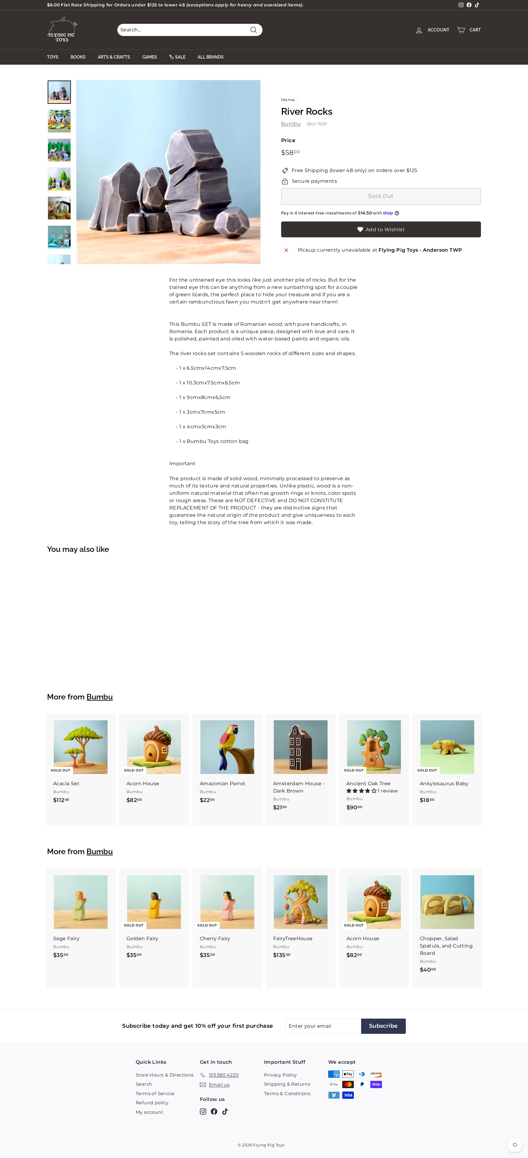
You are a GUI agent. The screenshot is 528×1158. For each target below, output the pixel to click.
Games (149, 57)
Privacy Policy (280, 1075)
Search (144, 1084)
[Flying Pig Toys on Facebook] (214, 1111)
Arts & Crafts (114, 57)
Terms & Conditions (287, 1093)
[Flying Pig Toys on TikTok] (225, 1111)
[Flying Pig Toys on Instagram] (203, 1111)
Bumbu (291, 124)
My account (149, 1112)
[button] (362, 791)
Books (78, 57)
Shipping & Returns (287, 1084)
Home (288, 99)
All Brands (211, 57)
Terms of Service (155, 1093)
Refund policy (152, 1103)
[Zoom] (168, 172)
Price (288, 140)
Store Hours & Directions (165, 1075)
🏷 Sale (177, 57)
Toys (52, 57)
